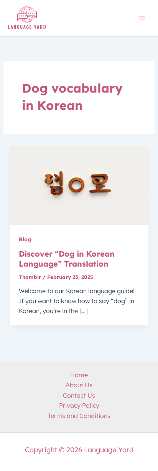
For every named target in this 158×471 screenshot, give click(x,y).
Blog (25, 239)
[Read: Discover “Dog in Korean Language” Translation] (79, 185)
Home (79, 375)
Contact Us (79, 395)
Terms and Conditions (79, 416)
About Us (79, 385)
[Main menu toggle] (141, 18)
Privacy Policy (79, 405)
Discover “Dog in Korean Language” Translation (67, 259)
